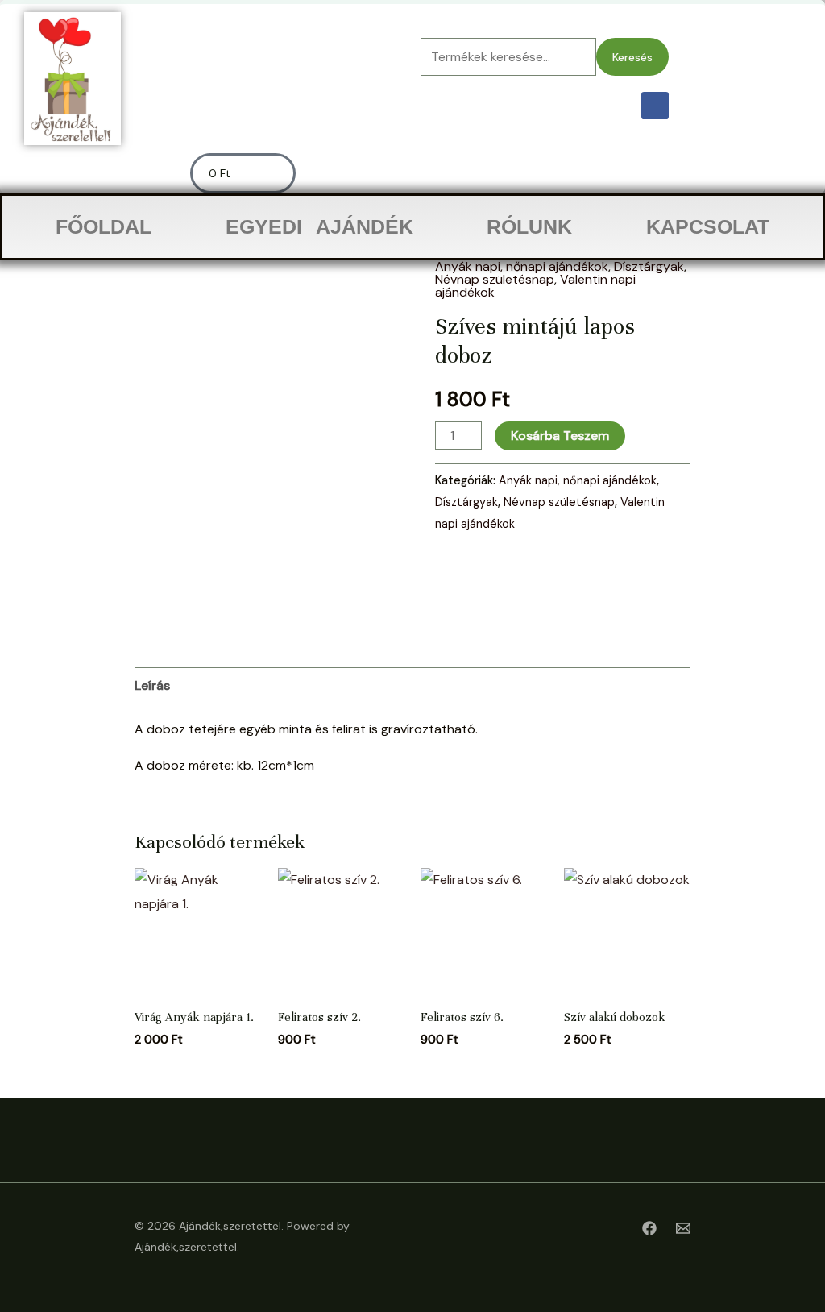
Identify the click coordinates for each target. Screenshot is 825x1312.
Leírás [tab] (152, 685)
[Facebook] (649, 1228)
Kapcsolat (707, 226)
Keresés (632, 57)
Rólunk (529, 226)
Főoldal (103, 226)
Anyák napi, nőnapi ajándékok (521, 266)
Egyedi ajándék (319, 226)
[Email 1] (683, 1228)
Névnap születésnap (494, 279)
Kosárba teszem (560, 435)
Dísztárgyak (649, 266)
